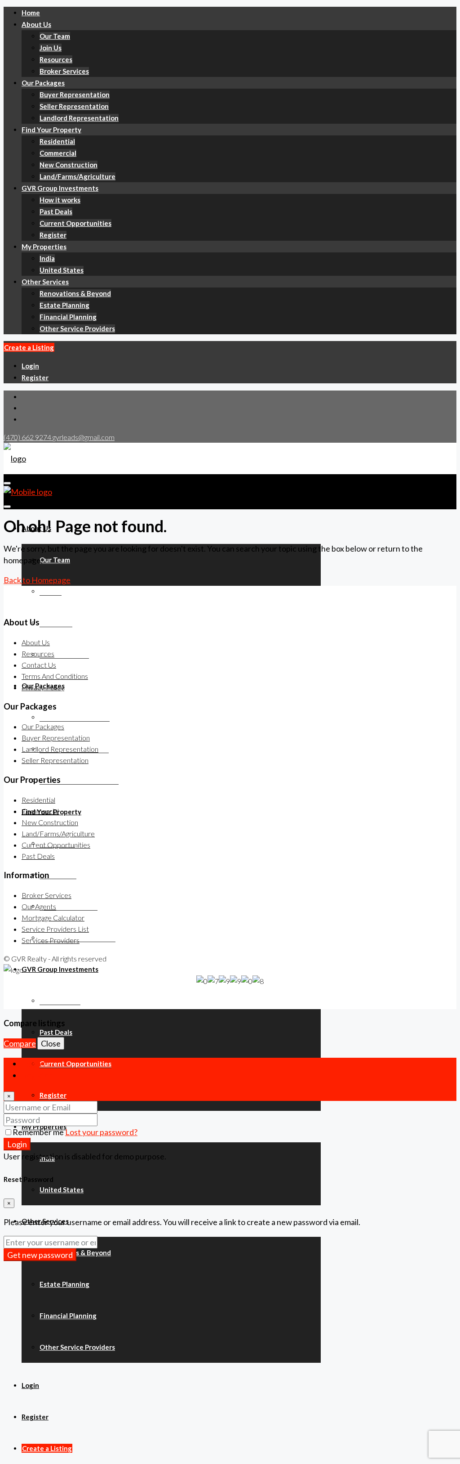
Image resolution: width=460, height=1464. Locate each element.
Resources (56, 59)
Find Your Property (51, 130)
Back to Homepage (37, 580)
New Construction (68, 165)
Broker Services (64, 71)
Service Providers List (55, 929)
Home (31, 13)
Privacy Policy (43, 687)
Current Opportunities (75, 223)
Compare (20, 1043)
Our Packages (43, 83)
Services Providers (51, 940)
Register (53, 235)
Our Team (55, 36)
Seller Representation (74, 106)
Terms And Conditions (55, 676)
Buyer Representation (75, 94)
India (47, 258)
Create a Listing (29, 347)
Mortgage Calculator (53, 917)
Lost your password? (101, 1132)
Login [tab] (31, 1064)
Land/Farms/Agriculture (77, 176)
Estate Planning (64, 305)
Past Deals (56, 211)
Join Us (51, 48)
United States (62, 270)
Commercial (58, 153)
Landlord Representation (79, 118)
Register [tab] (37, 1075)
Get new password (40, 1255)
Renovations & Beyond (75, 293)
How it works (60, 200)
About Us (36, 24)
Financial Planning (68, 317)
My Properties (44, 247)
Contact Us (39, 664)
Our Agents (39, 906)
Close (51, 1043)
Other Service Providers (77, 328)
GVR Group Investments (60, 188)
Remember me (39, 1132)
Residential (57, 141)
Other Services (45, 282)
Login (30, 366)
